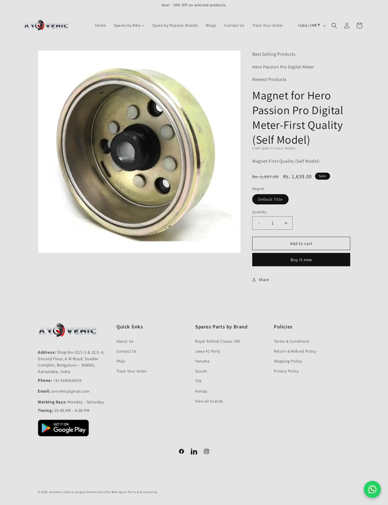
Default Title (270, 199)
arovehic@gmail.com (70, 391)
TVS (198, 381)
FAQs (120, 361)
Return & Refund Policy (295, 351)
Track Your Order (131, 371)
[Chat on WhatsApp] (372, 489)
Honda (201, 391)
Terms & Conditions (292, 341)
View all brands (209, 401)
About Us (124, 341)
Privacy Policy (286, 371)
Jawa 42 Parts (207, 351)
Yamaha (202, 361)
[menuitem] (100, 25)
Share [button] (264, 279)
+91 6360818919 (67, 380)
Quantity (259, 211)
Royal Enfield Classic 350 (217, 341)
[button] (334, 25)
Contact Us (126, 351)
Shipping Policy (288, 361)
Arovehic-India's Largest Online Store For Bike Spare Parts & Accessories (103, 492)
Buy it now (301, 259)
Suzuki (201, 371)
